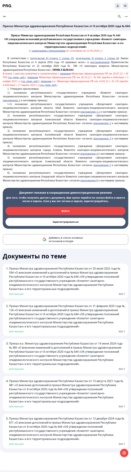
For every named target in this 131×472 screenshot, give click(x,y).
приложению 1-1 (90, 111)
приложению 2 (102, 123)
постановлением (100, 62)
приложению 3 (102, 138)
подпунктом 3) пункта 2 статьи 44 (97, 58)
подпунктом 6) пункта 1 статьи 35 (52, 58)
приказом (65, 73)
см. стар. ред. (17, 77)
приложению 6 (89, 180)
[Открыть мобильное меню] (125, 6)
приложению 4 (89, 153)
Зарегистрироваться (65, 221)
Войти (65, 211)
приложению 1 (11, 100)
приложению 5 (102, 165)
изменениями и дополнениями (49, 50)
